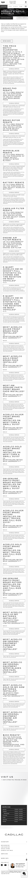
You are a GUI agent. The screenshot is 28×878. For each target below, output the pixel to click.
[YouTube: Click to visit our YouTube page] (6, 865)
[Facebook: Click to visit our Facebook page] (2, 865)
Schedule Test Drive (7, 850)
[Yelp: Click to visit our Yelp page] (13, 865)
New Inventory (5, 845)
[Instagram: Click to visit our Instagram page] (9, 865)
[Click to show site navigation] (25, 6)
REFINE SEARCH (7, 41)
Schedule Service (22, 17)
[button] (3, 6)
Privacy (19, 871)
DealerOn (11, 871)
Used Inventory (5, 847)
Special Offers (5, 848)
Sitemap (15, 871)
